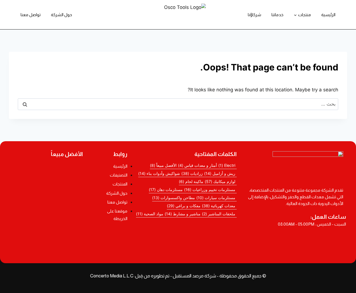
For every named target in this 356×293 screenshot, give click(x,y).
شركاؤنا (254, 14)
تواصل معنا (31, 14)
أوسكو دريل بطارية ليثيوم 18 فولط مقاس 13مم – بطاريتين (47, 170)
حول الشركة (61, 14)
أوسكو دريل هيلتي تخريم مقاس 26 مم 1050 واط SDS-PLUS (47, 245)
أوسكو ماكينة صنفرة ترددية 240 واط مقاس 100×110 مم (47, 185)
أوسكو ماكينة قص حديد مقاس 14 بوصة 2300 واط (46, 215)
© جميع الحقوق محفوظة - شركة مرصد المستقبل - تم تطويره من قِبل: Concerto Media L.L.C (178, 276)
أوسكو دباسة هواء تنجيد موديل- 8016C (47, 201)
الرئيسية (328, 14)
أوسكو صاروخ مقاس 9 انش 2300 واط (46, 231)
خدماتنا (277, 14)
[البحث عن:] (178, 104)
